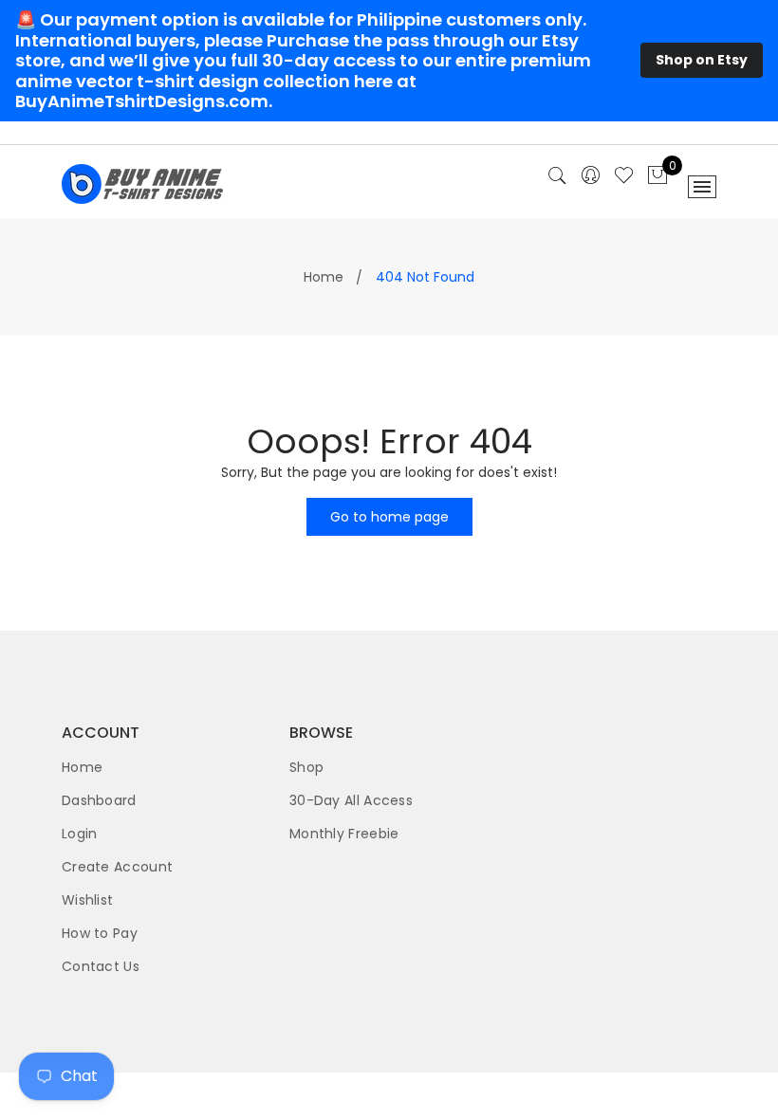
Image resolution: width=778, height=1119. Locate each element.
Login (80, 833)
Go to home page (389, 516)
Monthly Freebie (344, 833)
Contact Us (100, 966)
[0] (657, 176)
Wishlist (87, 899)
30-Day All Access (351, 800)
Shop (306, 767)
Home (323, 276)
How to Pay (100, 933)
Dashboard (99, 800)
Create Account (117, 866)
